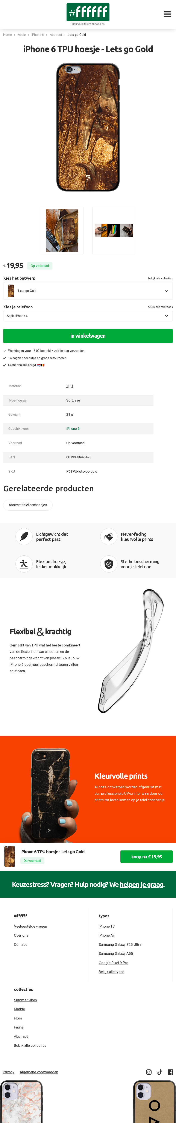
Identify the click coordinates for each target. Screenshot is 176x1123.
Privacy (8, 1072)
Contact (20, 944)
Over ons (21, 935)
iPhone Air (107, 935)
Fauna (19, 1027)
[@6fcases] (149, 1073)
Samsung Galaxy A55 (116, 953)
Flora (18, 1018)
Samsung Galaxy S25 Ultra (120, 944)
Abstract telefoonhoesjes (28, 505)
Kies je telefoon (88, 307)
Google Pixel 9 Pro (113, 963)
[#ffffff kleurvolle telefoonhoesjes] (88, 12)
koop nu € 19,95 (146, 856)
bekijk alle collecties (160, 278)
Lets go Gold (77, 35)
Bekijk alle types (111, 972)
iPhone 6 (38, 35)
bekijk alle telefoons (160, 306)
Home (7, 35)
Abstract (56, 35)
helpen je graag (141, 884)
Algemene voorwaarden (39, 1072)
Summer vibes (25, 1000)
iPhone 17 (107, 926)
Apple (22, 35)
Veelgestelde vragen (30, 926)
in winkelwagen (88, 336)
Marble (19, 1009)
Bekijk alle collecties (30, 1045)
